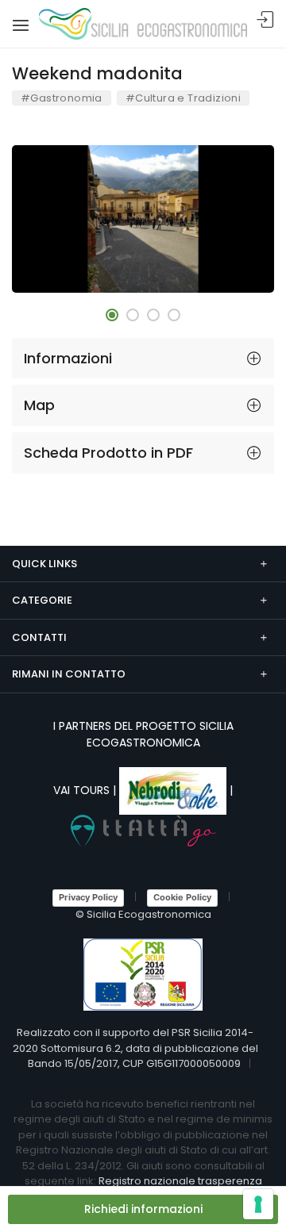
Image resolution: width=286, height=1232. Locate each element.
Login (265, 20)
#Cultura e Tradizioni (183, 98)
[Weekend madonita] (143, 219)
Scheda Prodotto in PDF (108, 452)
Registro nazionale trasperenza (180, 1180)
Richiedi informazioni (143, 1209)
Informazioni (68, 358)
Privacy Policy (88, 897)
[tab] (143, 358)
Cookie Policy (182, 897)
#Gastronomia (61, 98)
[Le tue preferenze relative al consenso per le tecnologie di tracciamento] (258, 1204)
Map (39, 405)
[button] (112, 315)
